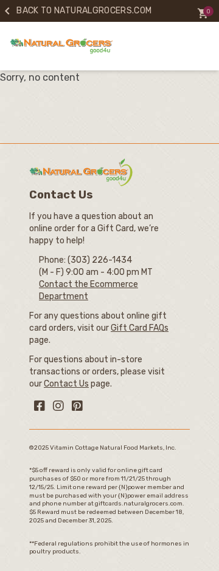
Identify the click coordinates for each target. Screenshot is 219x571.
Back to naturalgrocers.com (75, 10)
